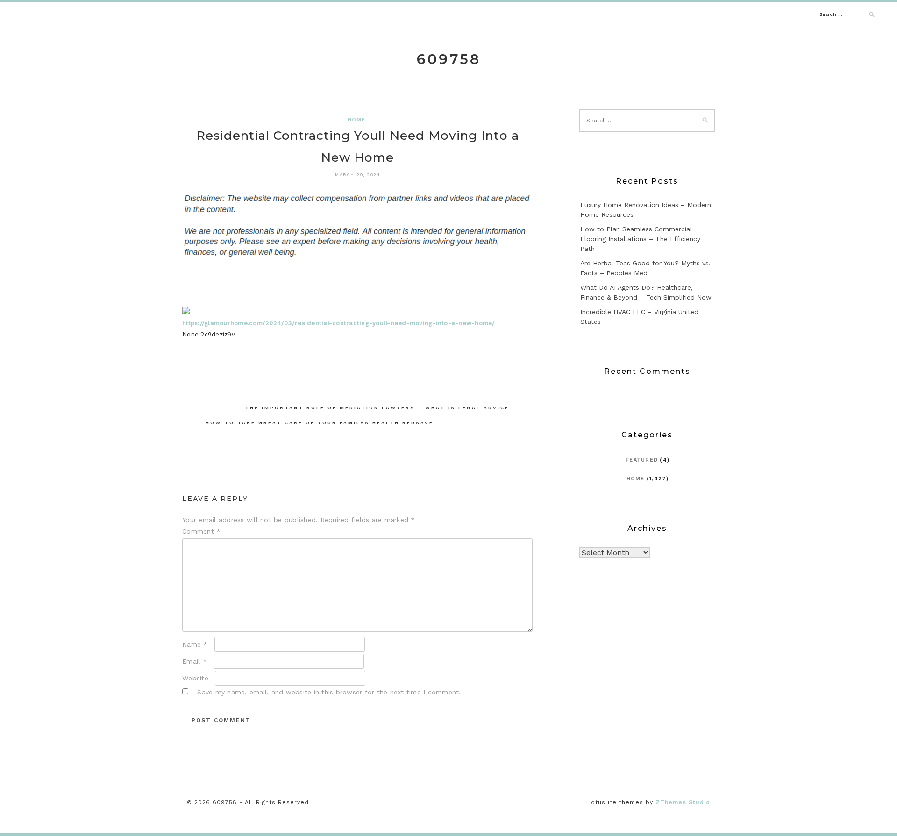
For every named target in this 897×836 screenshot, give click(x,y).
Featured (642, 460)
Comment (201, 531)
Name (195, 644)
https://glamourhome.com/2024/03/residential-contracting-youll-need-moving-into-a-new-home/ (338, 323)
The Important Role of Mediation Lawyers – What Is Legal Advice (377, 407)
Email (194, 661)
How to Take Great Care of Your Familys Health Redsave (320, 422)
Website (195, 678)
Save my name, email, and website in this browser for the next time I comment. (329, 692)
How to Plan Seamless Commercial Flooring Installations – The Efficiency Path (640, 238)
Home (357, 120)
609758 (449, 59)
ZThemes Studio (682, 802)
